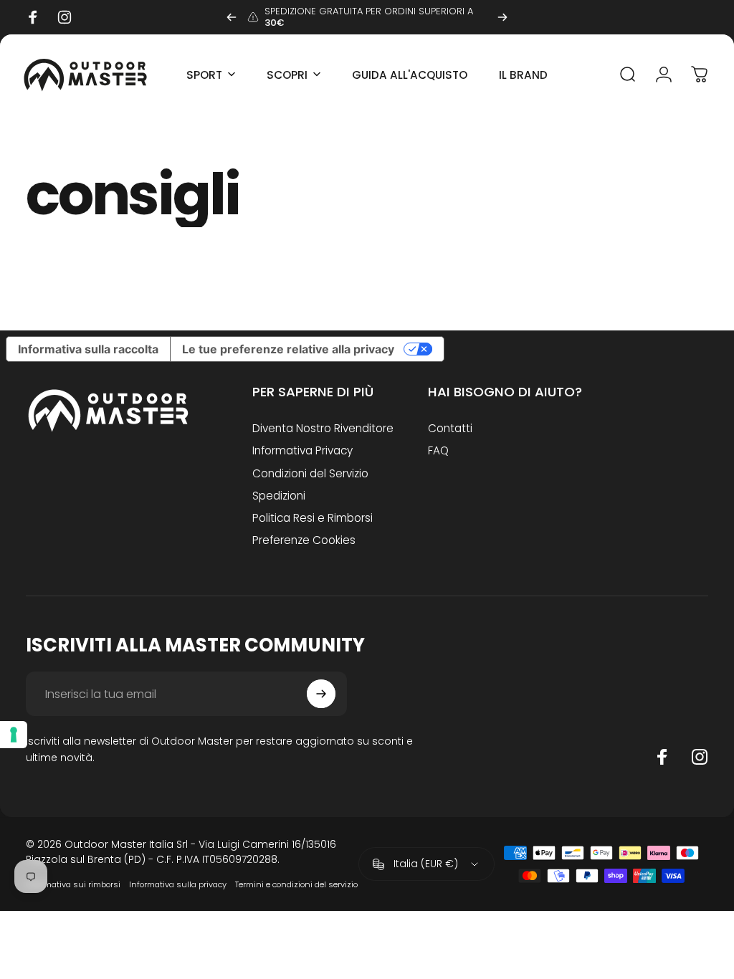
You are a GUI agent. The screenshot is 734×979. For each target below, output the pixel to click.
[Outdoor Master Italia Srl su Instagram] (699, 756)
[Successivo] (502, 17)
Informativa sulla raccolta (88, 349)
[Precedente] (231, 17)
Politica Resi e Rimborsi (312, 518)
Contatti (450, 428)
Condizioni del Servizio (310, 473)
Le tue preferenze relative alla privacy (288, 349)
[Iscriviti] (321, 693)
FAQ (438, 450)
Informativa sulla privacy (178, 884)
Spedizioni (278, 495)
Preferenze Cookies (304, 540)
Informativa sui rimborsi (73, 884)
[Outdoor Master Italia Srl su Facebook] (662, 756)
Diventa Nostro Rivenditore (323, 428)
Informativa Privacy (302, 450)
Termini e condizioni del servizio (296, 884)
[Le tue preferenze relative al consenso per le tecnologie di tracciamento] (13, 734)
